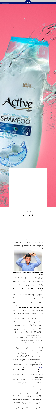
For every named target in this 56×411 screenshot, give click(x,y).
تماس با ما (8, 0)
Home (42, 209)
